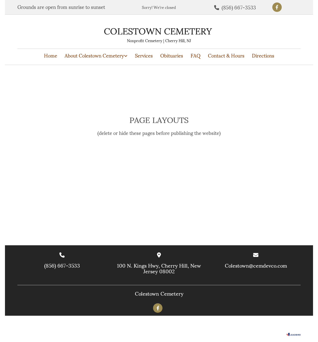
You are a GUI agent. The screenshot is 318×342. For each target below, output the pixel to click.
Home (50, 55)
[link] (96, 55)
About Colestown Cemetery (94, 55)
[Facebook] (277, 7)
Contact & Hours (226, 55)
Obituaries (171, 55)
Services (144, 55)
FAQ (195, 55)
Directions (263, 55)
